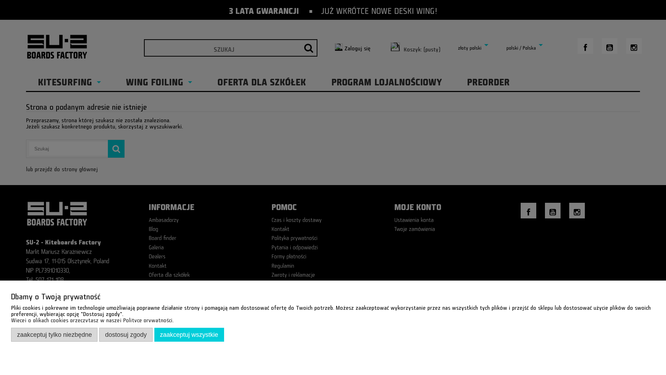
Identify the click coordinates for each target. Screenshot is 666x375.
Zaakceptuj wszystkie (189, 334)
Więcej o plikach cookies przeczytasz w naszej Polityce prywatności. (92, 319)
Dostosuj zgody (126, 334)
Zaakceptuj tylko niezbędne (54, 334)
